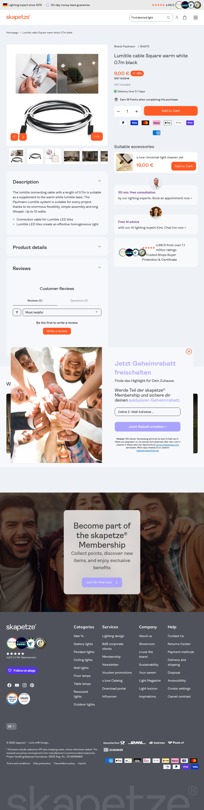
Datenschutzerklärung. (147, 450)
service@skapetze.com (167, 445)
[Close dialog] (189, 351)
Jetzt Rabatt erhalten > (148, 427)
